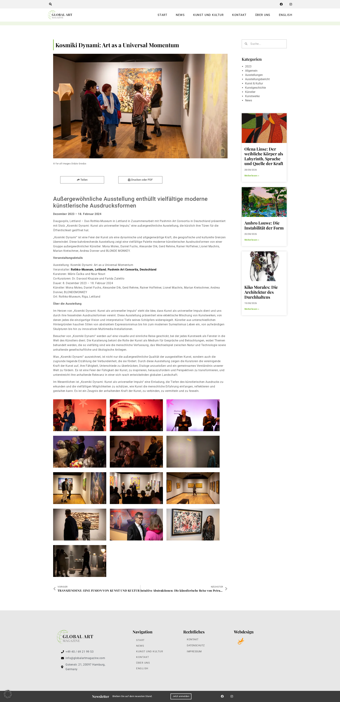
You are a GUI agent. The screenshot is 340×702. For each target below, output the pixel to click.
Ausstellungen (254, 75)
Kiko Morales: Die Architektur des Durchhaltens (261, 292)
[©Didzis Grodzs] (79, 415)
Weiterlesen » (251, 175)
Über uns (262, 15)
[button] (50, 4)
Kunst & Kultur (254, 83)
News (180, 15)
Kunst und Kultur (208, 15)
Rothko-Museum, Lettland (88, 269)
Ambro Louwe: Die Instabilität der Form (264, 225)
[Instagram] (290, 4)
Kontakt (239, 15)
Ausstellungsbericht (257, 79)
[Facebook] (281, 4)
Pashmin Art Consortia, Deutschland (132, 269)
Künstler (250, 92)
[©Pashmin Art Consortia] (136, 452)
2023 (248, 66)
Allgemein (251, 70)
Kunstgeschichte (255, 87)
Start (163, 15)
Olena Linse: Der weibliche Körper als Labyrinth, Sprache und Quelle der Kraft (263, 156)
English (285, 15)
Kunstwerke (252, 96)
